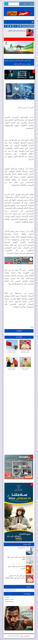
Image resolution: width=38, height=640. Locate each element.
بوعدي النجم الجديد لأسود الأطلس (17, 30)
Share (32, 327)
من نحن (25, 4)
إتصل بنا (31, 4)
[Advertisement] (19, 395)
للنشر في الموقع (9, 599)
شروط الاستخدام (9, 601)
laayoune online (11, 636)
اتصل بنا (7, 597)
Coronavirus (21, 548)
